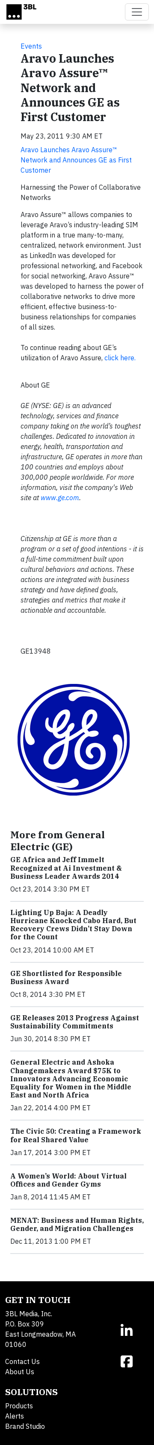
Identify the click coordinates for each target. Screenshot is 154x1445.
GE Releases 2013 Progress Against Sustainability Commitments (74, 1022)
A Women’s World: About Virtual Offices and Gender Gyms (68, 1180)
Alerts (14, 1416)
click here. (120, 357)
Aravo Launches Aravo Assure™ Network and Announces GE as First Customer (76, 159)
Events (31, 46)
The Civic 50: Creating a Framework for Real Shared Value (75, 1135)
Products (19, 1406)
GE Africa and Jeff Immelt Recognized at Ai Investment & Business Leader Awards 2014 (66, 867)
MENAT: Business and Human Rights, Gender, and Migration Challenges (77, 1224)
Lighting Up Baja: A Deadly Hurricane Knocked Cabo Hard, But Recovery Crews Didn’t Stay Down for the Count (73, 924)
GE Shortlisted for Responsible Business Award (66, 977)
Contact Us (22, 1361)
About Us (19, 1371)
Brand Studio (25, 1426)
